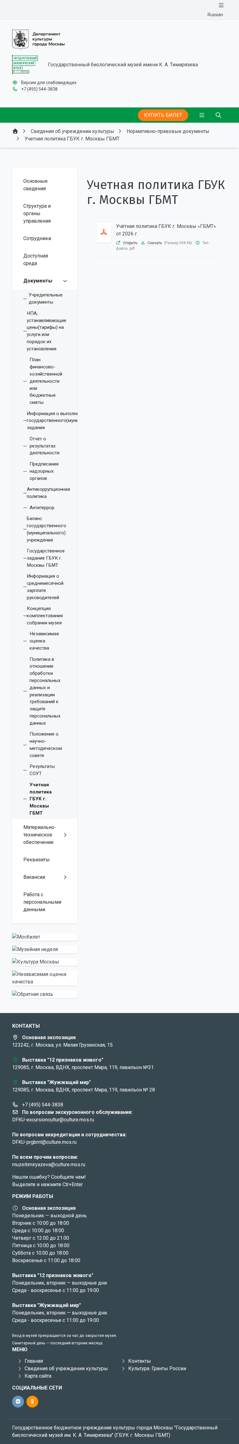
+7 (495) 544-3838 (39, 89)
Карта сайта (38, 1376)
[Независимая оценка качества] (44, 978)
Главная (34, 1361)
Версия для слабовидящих (49, 82)
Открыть (130, 243)
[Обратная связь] (44, 994)
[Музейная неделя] (44, 949)
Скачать (155, 243)
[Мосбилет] (44, 937)
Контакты (139, 1361)
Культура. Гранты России (157, 1368)
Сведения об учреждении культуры (66, 1368)
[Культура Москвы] (44, 962)
